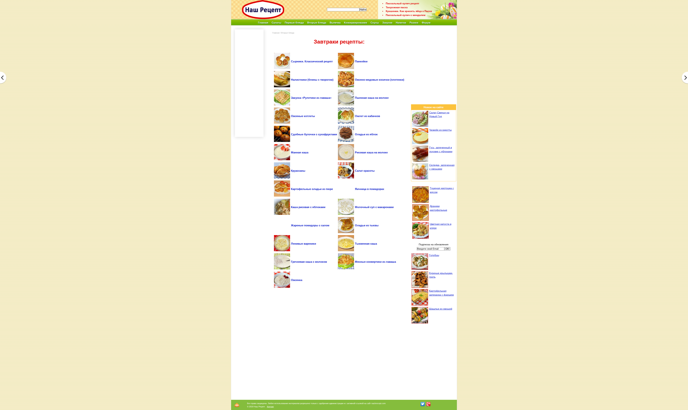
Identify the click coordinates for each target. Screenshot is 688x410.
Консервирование (355, 22)
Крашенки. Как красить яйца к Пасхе (409, 11)
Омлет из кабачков (367, 116)
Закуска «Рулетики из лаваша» (311, 97)
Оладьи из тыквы (367, 225)
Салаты (276, 22)
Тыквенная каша (366, 243)
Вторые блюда (287, 33)
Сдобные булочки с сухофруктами (314, 134)
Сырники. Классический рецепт (312, 61)
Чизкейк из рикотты (440, 129)
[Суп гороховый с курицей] (684, 78)
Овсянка (296, 280)
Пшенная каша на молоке (372, 97)
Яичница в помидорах (369, 188)
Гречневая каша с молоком (309, 261)
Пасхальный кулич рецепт (402, 3)
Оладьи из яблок (366, 134)
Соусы (375, 22)
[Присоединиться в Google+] (428, 404)
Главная (263, 22)
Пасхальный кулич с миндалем (405, 15)
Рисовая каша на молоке (371, 152)
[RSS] (237, 405)
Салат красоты (365, 170)
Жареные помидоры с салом (310, 225)
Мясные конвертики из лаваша (375, 261)
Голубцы (434, 255)
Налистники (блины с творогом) (312, 79)
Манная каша (299, 152)
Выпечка (335, 22)
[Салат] (3, 78)
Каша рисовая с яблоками (308, 207)
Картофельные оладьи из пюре (312, 188)
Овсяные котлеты (303, 116)
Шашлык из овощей (440, 308)
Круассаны (298, 170)
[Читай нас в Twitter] (423, 404)
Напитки (401, 22)
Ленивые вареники (303, 243)
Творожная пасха (397, 7)
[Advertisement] (339, 27)
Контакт (270, 407)
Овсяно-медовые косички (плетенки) (379, 79)
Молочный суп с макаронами (374, 207)
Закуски (387, 22)
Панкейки (361, 61)
